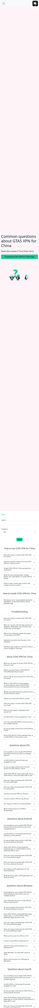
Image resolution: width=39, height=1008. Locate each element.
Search (3, 520)
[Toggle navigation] (3, 3)
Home (3, 514)
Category (4, 529)
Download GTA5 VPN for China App (19, 256)
